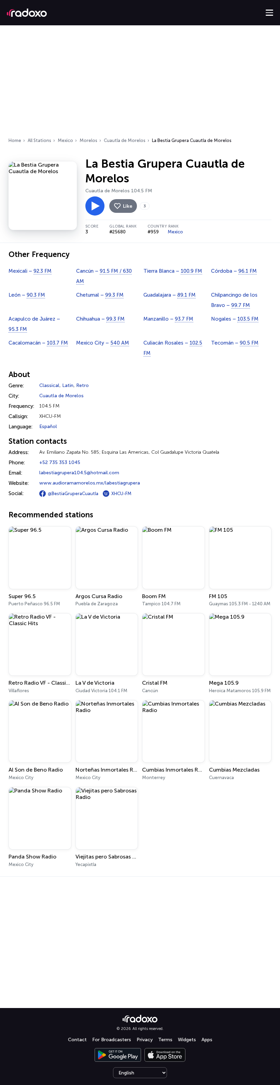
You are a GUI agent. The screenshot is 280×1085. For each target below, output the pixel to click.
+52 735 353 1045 (59, 462)
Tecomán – (234, 343)
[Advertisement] (140, 83)
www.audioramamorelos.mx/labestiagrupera (89, 483)
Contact (77, 1040)
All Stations (39, 140)
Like (127, 206)
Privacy (145, 1040)
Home (15, 140)
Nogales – (234, 319)
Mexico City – (102, 343)
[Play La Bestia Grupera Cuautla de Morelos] (94, 206)
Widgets (187, 1040)
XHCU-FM (121, 493)
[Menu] (269, 12)
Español (48, 426)
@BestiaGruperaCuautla (73, 493)
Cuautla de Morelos (124, 140)
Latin (67, 385)
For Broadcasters (111, 1040)
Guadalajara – (169, 295)
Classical (49, 385)
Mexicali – (30, 271)
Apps (206, 1040)
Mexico (65, 140)
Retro (82, 385)
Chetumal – (100, 295)
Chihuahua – (100, 319)
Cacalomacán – (38, 343)
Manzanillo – (168, 319)
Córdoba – (234, 271)
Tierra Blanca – (172, 271)
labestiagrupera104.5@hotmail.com (79, 473)
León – (27, 295)
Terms (165, 1040)
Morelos (88, 140)
